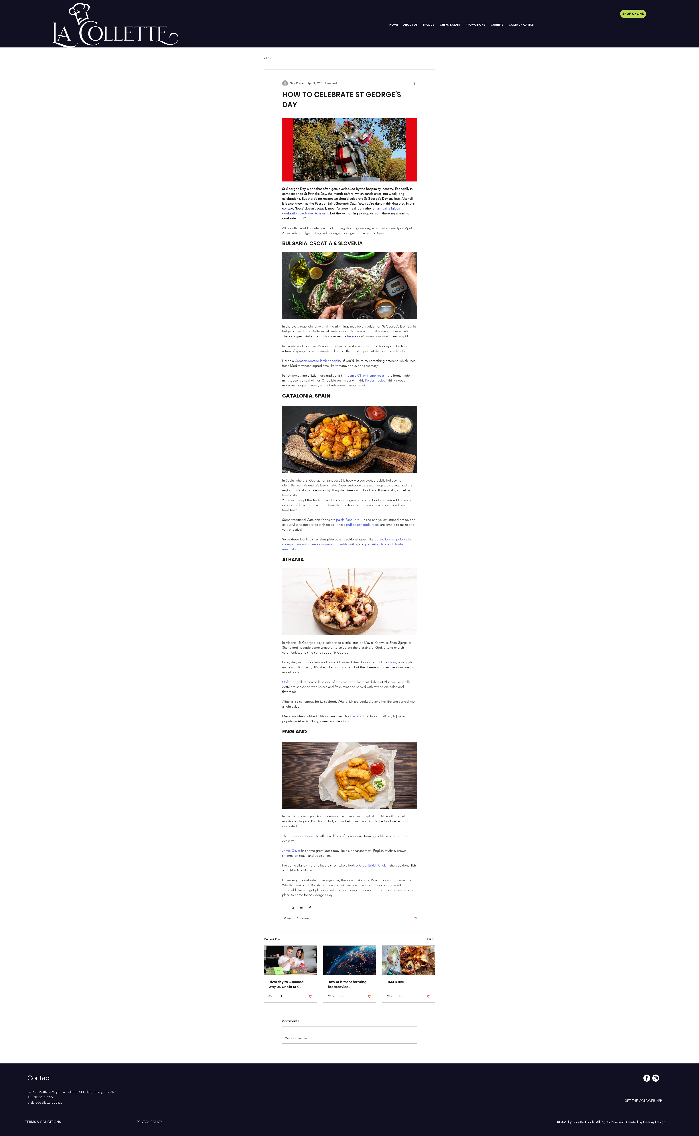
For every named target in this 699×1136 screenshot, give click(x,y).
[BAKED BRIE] (408, 960)
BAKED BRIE (395, 982)
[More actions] (414, 83)
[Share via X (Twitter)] (293, 907)
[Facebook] (646, 1078)
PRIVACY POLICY (149, 1122)
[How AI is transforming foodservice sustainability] (349, 960)
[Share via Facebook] (284, 907)
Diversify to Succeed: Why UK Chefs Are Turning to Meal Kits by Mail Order (287, 984)
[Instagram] (655, 1078)
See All (431, 938)
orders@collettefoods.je (45, 1103)
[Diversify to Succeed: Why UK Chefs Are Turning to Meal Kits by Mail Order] (290, 960)
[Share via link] (310, 907)
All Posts (269, 58)
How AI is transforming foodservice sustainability (347, 984)
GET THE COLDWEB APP (643, 1101)
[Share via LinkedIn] (301, 907)
